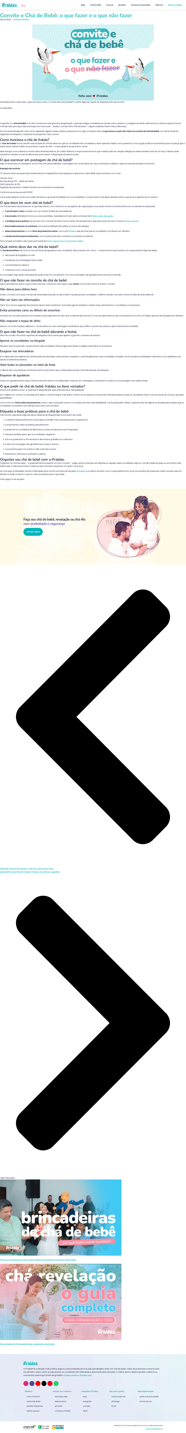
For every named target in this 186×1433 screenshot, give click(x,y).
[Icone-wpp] (56, 1383)
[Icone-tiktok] (32, 1383)
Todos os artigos (175, 5)
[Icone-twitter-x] (44, 1383)
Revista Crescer (131, 221)
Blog (83, 5)
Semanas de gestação (140, 5)
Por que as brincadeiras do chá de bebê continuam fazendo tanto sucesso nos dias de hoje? (38, 1260)
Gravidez (122, 5)
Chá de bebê (95, 5)
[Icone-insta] (25, 1383)
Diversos (159, 5)
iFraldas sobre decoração (102, 216)
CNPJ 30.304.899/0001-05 (154, 1429)
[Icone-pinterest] (50, 1383)
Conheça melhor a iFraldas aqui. (78, 1375)
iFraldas (72, 231)
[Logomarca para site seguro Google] (44, 1427)
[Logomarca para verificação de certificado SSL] (58, 1427)
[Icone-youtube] (37, 1383)
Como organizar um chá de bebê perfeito (65, 241)
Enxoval (109, 5)
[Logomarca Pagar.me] (29, 1427)
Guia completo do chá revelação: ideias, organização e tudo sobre (27, 1344)
